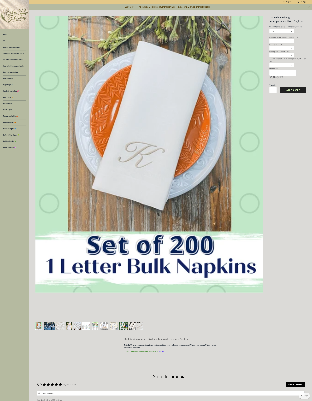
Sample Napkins (7, 110)
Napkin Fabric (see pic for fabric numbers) (285, 27)
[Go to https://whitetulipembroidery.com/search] (298, 2)
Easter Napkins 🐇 (8, 103)
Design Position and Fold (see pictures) (284, 37)
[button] (258, 167)
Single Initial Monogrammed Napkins (13, 53)
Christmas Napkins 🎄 (9, 141)
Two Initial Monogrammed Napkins (13, 60)
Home (4, 35)
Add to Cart (293, 90)
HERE (161, 351)
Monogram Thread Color (278, 52)
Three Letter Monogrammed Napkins (13, 66)
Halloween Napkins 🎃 (9, 122)
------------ (7, 154)
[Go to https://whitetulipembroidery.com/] (14, 14)
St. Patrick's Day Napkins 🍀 (11, 135)
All (4, 41)
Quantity (272, 85)
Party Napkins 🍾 (8, 97)
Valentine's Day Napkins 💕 (11, 91)
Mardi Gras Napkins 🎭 (10, 129)
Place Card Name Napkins (10, 72)
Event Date (273, 69)
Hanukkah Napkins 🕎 (9, 147)
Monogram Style (275, 44)
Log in (283, 2)
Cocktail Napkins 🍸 (9, 78)
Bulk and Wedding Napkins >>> (11, 47)
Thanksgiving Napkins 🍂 (10, 116)
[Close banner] (309, 6)
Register (289, 2)
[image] (149, 154)
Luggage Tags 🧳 (8, 85)
